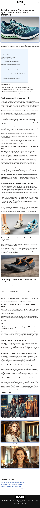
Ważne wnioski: (6, 54)
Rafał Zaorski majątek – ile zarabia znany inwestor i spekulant (12, 482)
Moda (14, 4)
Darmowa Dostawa (7, 500)
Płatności (24, 500)
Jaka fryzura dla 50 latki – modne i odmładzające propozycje (14, 468)
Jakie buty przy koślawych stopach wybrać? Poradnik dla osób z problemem (15, 73)
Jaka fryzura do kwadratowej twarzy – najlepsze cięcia (13, 443)
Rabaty (28, 500)
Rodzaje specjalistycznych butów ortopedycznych (11, 61)
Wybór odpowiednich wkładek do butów (8, 57)
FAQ (13, 500)
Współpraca (20, 501)
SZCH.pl (36, 500)
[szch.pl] (20, 2)
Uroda (19, 4)
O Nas (20, 500)
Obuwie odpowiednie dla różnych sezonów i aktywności (11, 64)
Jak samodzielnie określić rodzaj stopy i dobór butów (10, 69)
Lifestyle (25, 4)
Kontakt (16, 500)
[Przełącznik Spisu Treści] (26, 50)
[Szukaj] (38, 1)
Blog (2, 500)
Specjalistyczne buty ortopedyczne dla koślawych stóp (11, 58)
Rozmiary (32, 500)
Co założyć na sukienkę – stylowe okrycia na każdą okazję (14, 417)
